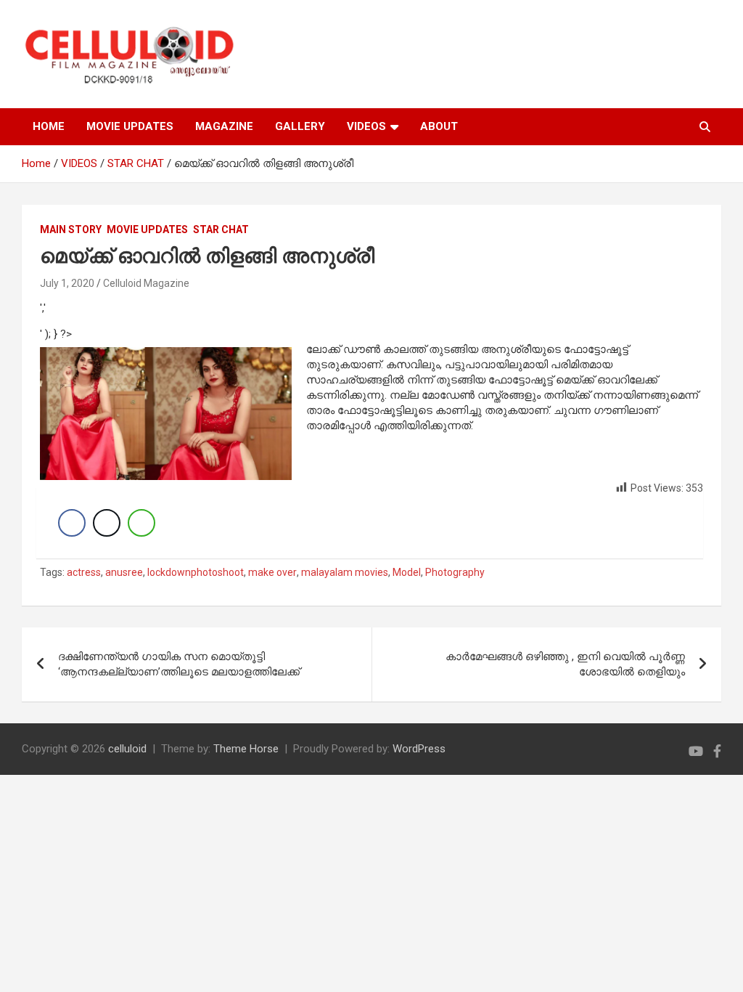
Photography (455, 572)
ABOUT (439, 126)
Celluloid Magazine (146, 283)
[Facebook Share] (72, 523)
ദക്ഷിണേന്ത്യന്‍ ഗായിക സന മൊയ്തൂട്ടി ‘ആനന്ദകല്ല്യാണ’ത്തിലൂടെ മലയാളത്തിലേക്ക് (179, 664)
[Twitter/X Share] (106, 523)
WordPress (419, 748)
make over (272, 572)
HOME (49, 126)
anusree (124, 572)
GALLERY (300, 126)
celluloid (127, 748)
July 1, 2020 (67, 283)
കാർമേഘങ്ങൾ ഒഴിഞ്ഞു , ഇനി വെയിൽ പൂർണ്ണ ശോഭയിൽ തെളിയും (565, 664)
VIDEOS (366, 126)
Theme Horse (246, 748)
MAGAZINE (224, 126)
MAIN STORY (71, 229)
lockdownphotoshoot (195, 572)
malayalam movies (344, 572)
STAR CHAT (221, 229)
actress (84, 572)
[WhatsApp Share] (141, 523)
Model (407, 572)
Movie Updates (147, 229)
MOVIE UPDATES (129, 126)
